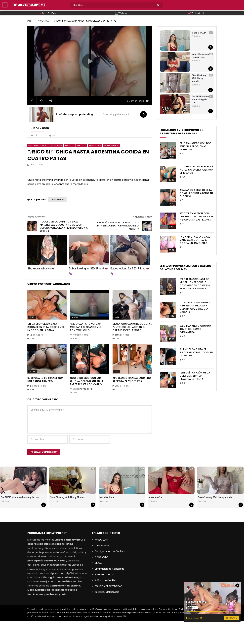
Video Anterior (36, 216)
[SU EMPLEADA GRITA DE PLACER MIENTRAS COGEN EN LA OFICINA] (168, 356)
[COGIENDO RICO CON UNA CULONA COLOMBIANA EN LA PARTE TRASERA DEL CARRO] (89, 359)
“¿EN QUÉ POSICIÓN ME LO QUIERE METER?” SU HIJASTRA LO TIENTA (195, 376)
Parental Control (104, 574)
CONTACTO (101, 557)
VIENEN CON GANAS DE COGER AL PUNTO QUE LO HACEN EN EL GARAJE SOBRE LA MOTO (132, 327)
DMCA (98, 563)
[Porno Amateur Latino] (29, 4)
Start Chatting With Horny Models (199, 78)
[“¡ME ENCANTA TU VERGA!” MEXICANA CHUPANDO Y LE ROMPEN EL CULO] (89, 305)
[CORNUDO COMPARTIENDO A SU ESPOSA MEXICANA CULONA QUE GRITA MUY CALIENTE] (168, 310)
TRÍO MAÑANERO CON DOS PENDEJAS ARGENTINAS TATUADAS (195, 146)
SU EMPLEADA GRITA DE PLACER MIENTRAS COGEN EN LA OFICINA (196, 352)
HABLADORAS (56, 146)
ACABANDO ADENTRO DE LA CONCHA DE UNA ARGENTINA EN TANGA (196, 193)
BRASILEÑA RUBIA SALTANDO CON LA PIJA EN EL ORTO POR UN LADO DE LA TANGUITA (118, 225)
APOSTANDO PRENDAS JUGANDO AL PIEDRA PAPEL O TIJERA (132, 379)
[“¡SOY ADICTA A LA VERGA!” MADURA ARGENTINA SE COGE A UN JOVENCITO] (168, 244)
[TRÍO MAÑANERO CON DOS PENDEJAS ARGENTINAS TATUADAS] (168, 150)
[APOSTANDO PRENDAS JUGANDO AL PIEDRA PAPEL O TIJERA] (132, 359)
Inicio (30, 20)
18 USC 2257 (101, 539)
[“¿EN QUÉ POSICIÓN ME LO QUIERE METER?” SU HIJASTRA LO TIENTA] (168, 380)
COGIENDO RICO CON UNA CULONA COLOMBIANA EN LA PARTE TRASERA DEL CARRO (86, 381)
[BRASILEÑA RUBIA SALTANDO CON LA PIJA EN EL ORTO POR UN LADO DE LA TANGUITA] (147, 226)
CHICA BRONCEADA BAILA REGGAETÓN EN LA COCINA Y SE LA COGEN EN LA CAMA (45, 327)
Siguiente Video (142, 216)
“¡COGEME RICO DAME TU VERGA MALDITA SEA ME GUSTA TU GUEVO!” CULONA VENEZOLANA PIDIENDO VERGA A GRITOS (64, 226)
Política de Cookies (106, 580)
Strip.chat (196, 36)
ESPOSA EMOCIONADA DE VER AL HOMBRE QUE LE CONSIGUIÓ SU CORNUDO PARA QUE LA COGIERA (195, 283)
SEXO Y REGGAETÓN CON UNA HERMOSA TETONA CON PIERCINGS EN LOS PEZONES (196, 216)
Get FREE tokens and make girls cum (201, 99)
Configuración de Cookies (110, 551)
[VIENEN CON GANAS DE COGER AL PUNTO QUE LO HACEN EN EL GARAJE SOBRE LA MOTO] (132, 305)
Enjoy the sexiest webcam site (201, 55)
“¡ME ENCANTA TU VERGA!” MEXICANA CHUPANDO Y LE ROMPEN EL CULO (85, 327)
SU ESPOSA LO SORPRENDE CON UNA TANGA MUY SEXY (45, 379)
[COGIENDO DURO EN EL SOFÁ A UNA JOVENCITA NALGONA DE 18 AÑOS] (168, 174)
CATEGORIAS (102, 545)
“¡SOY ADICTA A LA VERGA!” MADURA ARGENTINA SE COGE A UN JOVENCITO (195, 240)
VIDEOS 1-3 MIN (95, 146)
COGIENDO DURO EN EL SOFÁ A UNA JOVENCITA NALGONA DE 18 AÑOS (196, 170)
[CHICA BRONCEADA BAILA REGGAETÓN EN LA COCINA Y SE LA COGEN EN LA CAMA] (47, 305)
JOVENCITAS (70, 146)
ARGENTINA (43, 20)
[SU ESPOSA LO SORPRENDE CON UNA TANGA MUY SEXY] (47, 359)
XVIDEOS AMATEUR (111, 146)
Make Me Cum (199, 33)
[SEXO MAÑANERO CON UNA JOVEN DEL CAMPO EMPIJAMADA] (168, 333)
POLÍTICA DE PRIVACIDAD (108, 586)
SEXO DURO (81, 146)
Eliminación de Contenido (109, 568)
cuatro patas (57, 199)
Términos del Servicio (107, 592)
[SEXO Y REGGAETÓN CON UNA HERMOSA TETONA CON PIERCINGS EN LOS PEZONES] (168, 221)
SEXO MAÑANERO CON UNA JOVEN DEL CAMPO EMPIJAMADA (195, 329)
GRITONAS (44, 146)
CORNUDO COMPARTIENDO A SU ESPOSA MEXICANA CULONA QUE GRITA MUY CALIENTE (195, 307)
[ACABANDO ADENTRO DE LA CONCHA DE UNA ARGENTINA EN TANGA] (168, 197)
